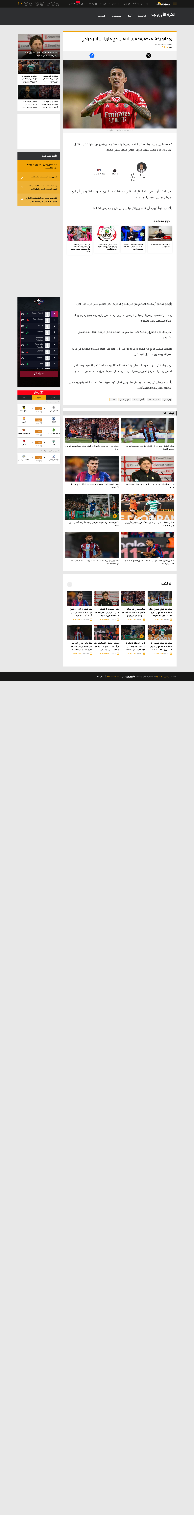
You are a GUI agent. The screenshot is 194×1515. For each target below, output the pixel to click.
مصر (143, 4)
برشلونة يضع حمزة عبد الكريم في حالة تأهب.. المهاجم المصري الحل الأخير (39, 187)
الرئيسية (142, 16)
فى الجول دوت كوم (163, 676)
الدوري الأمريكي (99, 174)
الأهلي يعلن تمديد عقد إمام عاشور (39, 178)
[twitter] (31, 4)
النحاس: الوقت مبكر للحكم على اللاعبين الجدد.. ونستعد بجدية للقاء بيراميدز (29, 105)
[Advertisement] (148, 280)
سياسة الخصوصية (114, 676)
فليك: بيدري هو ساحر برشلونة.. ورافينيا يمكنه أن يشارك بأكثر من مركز (133, 612)
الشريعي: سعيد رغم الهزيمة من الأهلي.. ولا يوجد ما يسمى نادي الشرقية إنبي (39, 199)
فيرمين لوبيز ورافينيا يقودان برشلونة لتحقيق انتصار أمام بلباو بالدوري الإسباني (106, 646)
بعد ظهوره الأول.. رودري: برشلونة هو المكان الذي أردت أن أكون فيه (80, 612)
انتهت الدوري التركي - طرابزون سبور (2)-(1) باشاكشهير (39, 166)
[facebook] (26, 4)
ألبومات (101, 16)
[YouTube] (47, 4)
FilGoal (165, 47)
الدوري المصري (74, 4)
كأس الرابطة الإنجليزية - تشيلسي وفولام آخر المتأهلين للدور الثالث (134, 646)
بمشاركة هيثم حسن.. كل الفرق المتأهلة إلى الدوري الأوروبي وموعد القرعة (160, 646)
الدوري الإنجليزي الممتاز (52, 451)
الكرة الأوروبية (158, 619)
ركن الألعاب (89, 4)
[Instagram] (42, 4)
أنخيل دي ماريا (139, 399)
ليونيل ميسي (124, 399)
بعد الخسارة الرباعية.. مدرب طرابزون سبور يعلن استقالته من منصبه (107, 612)
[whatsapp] (58, 4)
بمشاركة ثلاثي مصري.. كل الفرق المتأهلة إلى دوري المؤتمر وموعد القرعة (160, 612)
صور (101, 4)
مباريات (124, 4)
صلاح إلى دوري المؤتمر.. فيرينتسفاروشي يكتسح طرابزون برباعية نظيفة (81, 646)
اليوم (39, 397)
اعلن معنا (99, 676)
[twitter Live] (36, 4)
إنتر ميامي (115, 174)
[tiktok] (53, 4)
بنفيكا (113, 399)
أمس (53, 397)
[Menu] (174, 4)
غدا (24, 397)
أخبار (134, 4)
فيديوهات (112, 4)
